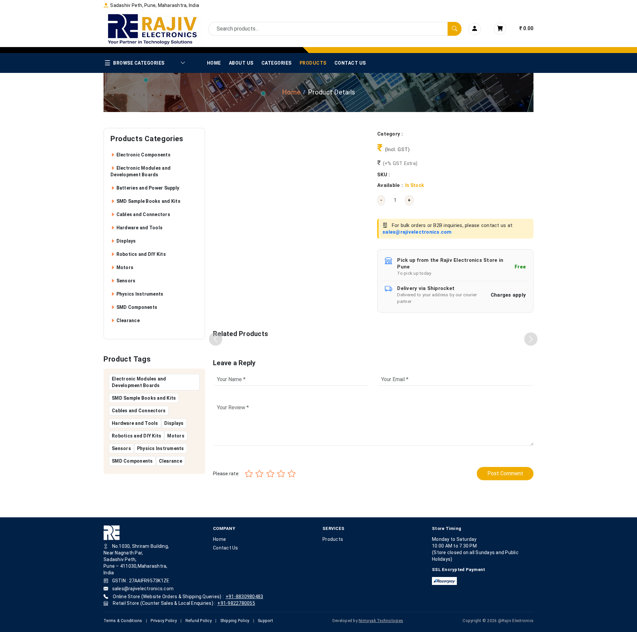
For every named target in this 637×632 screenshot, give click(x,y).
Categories (276, 63)
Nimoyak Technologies (381, 620)
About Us (241, 63)
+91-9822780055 (236, 603)
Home (214, 63)
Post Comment (505, 473)
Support (265, 620)
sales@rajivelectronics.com (417, 232)
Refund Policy (198, 620)
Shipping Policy (234, 620)
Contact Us (350, 63)
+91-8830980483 (244, 596)
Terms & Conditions (123, 620)
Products (313, 63)
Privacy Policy (164, 620)
